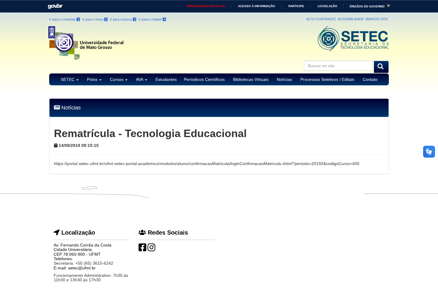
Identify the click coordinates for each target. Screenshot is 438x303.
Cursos (117, 79)
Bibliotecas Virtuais (250, 79)
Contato (370, 79)
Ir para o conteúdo (64, 19)
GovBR (53, 4)
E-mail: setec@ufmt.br (75, 268)
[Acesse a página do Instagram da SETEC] (151, 249)
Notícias (284, 79)
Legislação (327, 6)
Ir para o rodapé (152, 19)
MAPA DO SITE (377, 19)
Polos (93, 79)
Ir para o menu (94, 19)
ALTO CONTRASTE (321, 19)
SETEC (68, 79)
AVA (140, 79)
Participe (296, 6)
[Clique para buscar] (381, 67)
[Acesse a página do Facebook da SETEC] (142, 249)
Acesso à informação (256, 6)
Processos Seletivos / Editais (327, 79)
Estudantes (166, 79)
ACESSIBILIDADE (351, 19)
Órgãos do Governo (367, 6)
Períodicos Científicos (204, 79)
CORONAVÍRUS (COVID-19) (205, 6)
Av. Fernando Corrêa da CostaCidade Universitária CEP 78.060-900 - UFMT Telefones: (82, 252)
